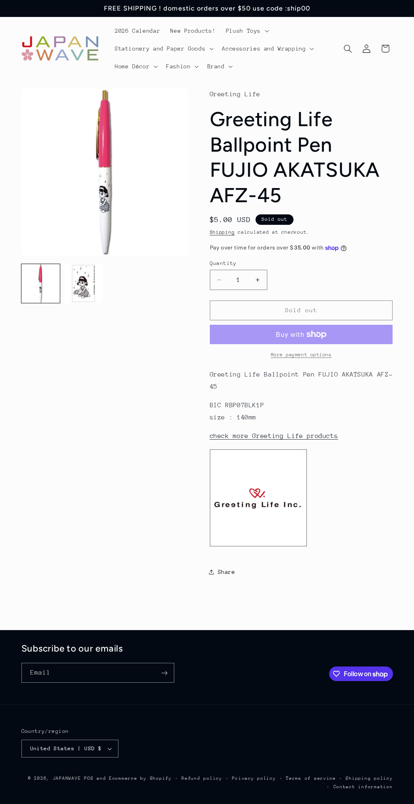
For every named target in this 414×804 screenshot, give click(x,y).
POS (88, 778)
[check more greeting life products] (258, 546)
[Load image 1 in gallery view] (40, 283)
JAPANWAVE (67, 778)
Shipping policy (369, 778)
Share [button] (226, 572)
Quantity (223, 263)
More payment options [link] (301, 355)
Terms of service (311, 778)
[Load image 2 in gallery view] (83, 283)
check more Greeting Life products (274, 436)
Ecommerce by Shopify (140, 778)
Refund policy (202, 778)
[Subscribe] (164, 673)
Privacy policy (254, 778)
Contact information (363, 786)
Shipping (222, 232)
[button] (246, 31)
